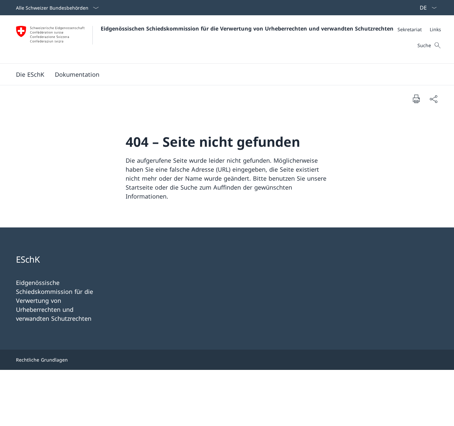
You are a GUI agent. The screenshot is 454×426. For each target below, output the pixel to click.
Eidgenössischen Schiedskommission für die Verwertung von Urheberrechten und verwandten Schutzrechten (247, 28)
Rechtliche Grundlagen (42, 360)
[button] (30, 74)
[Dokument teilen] (433, 99)
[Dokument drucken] (416, 99)
